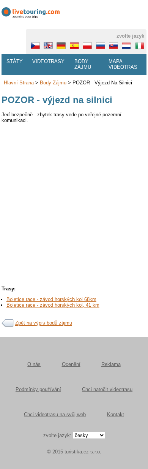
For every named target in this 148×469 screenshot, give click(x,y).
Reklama (111, 364)
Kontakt (115, 414)
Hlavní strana (19, 83)
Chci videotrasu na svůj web (55, 414)
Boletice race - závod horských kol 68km (51, 299)
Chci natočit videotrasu (107, 389)
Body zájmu (82, 64)
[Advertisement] (74, 202)
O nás (34, 364)
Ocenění (71, 364)
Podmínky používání (38, 389)
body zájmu (53, 83)
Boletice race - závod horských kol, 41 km (52, 305)
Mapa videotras (123, 64)
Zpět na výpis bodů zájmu (43, 323)
